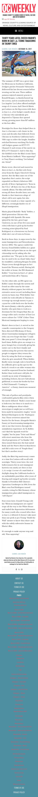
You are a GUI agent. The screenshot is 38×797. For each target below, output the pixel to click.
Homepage (19, 716)
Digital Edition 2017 (20, 711)
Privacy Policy (19, 591)
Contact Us (19, 583)
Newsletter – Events (20, 734)
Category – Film (19, 686)
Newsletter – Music (20, 745)
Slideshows (19, 761)
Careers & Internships (19, 674)
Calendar (19, 655)
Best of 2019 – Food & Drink (20, 643)
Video (19, 780)
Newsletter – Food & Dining (20, 742)
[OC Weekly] (8, 19)
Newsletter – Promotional (20, 749)
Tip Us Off (19, 776)
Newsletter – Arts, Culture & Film (20, 727)
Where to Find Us (19, 784)
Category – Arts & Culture (19, 678)
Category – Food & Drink (19, 689)
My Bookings (20, 666)
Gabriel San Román (9, 49)
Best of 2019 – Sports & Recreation (20, 651)
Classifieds (19, 701)
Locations (20, 662)
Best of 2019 (19, 632)
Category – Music (19, 693)
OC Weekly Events (19, 754)
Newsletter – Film (20, 738)
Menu (20, 30)
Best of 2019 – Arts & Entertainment (20, 636)
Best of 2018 (19, 610)
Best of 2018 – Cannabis (20, 617)
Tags (20, 670)
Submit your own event (19, 769)
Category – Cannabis (19, 682)
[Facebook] (16, 570)
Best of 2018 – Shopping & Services (20, 624)
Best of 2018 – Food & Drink (20, 620)
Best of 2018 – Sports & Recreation (20, 628)
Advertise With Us (19, 602)
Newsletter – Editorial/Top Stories (20, 730)
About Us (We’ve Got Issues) (19, 598)
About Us (19, 578)
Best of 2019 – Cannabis (20, 639)
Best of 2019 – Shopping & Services (20, 647)
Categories (20, 658)
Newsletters (19, 723)
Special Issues (19, 765)
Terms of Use (19, 587)
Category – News (19, 697)
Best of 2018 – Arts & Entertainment (20, 613)
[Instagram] (22, 570)
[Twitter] (19, 570)
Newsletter (19, 720)
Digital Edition (19, 708)
